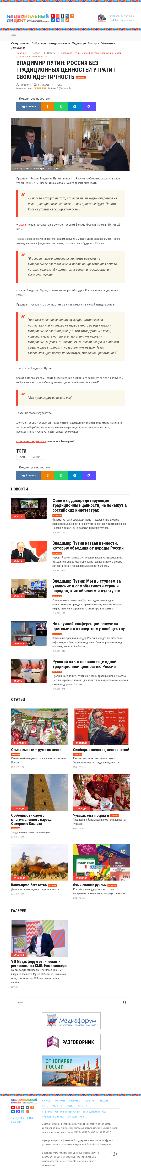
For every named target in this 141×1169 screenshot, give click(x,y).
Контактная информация (67, 1111)
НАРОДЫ (46, 1100)
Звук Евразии (18, 47)
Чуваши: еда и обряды (91, 815)
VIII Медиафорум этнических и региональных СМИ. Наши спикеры (39, 964)
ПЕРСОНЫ (104, 1100)
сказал (23, 224)
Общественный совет (53, 1116)
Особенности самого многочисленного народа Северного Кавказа (31, 819)
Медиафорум (79, 43)
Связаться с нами (124, 20)
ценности (36, 457)
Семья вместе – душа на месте (36, 750)
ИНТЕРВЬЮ (74, 1100)
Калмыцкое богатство (29, 885)
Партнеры (72, 1116)
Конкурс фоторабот (59, 43)
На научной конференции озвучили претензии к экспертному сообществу (88, 626)
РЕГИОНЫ (60, 1100)
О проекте (47, 1111)
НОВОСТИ (82, 1105)
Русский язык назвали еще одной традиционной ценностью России (84, 664)
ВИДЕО (70, 1105)
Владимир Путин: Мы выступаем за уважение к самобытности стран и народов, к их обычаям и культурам (86, 586)
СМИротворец (39, 43)
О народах (20, 743)
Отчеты (83, 1116)
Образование (108, 43)
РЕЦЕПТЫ (57, 1105)
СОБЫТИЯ (89, 1100)
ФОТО (45, 1105)
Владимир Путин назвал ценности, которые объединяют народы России (88, 545)
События (19, 643)
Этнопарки (93, 43)
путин (22, 457)
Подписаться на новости (22, 1120)
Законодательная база (94, 1111)
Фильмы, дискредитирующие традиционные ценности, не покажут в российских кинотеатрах (89, 505)
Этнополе (81, 743)
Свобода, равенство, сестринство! (101, 750)
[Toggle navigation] (13, 35)
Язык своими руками (90, 885)
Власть (18, 516)
